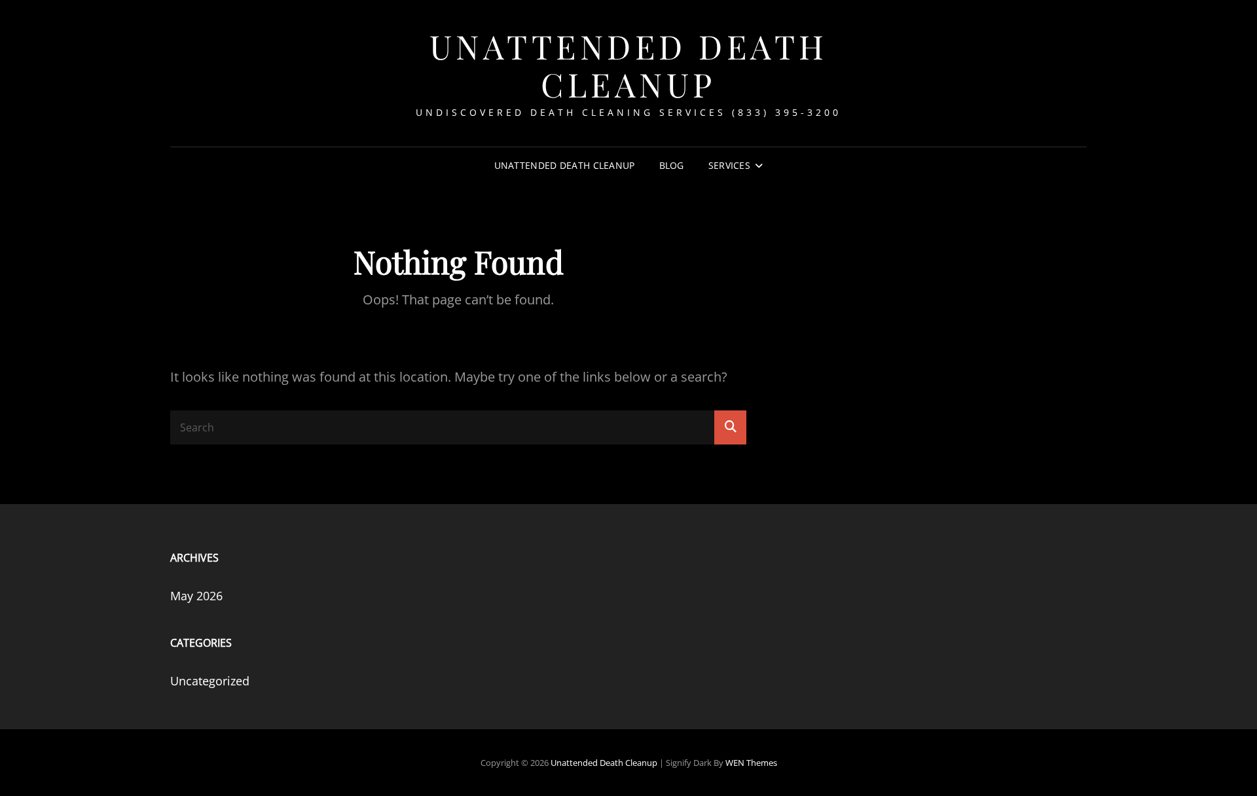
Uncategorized (209, 681)
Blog (671, 165)
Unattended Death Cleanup (628, 65)
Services (729, 165)
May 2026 (196, 596)
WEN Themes (751, 763)
